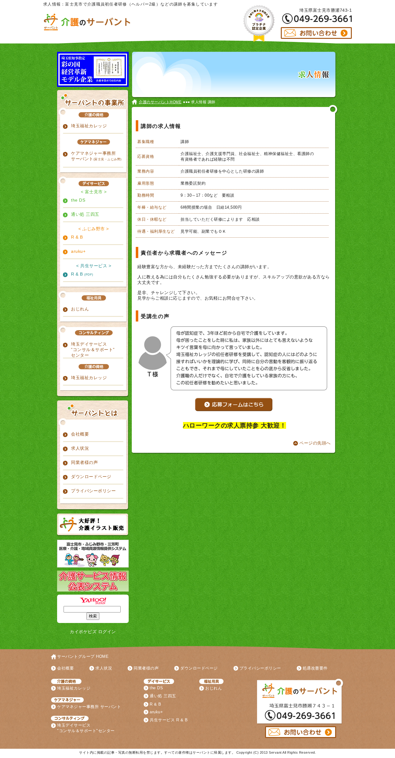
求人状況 (80, 448)
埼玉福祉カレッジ (89, 125)
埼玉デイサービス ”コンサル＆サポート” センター (93, 350)
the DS (78, 200)
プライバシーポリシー (93, 490)
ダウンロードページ (91, 476)
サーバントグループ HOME (83, 656)
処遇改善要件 (315, 668)
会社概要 (80, 434)
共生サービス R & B (169, 720)
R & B (77, 237)
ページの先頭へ (315, 442)
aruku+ (78, 251)
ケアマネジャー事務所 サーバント (96, 156)
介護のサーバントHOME (160, 102)
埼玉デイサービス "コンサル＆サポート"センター (86, 728)
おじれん (80, 308)
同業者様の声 (84, 462)
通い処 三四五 (85, 214)
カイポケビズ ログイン (93, 631)
